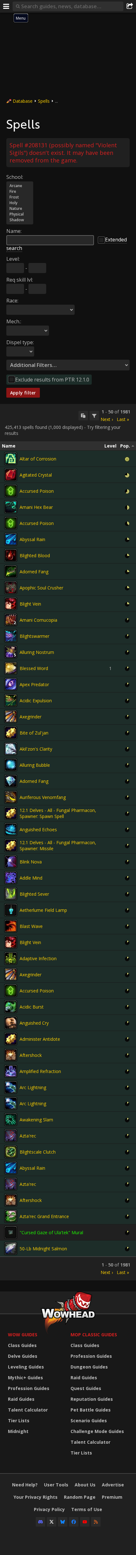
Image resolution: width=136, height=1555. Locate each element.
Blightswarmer (34, 636)
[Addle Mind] (11, 878)
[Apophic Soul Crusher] (11, 588)
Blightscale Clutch (38, 1152)
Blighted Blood (35, 555)
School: (14, 177)
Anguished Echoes (38, 829)
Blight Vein (30, 604)
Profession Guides (28, 1388)
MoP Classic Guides (94, 1335)
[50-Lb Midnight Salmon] (11, 1248)
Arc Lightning (33, 1087)
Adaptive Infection (38, 958)
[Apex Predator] (11, 684)
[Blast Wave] (11, 926)
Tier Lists (18, 1421)
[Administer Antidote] (11, 1039)
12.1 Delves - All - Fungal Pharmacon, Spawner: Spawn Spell (58, 813)
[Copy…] (83, 415)
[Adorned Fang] (11, 571)
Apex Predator (34, 684)
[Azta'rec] (11, 1136)
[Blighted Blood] (11, 555)
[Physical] (20, 214)
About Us (85, 1485)
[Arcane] (20, 186)
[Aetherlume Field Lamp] (11, 910)
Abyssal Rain (32, 539)
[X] (51, 1522)
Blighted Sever (34, 894)
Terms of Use (86, 1509)
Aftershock (31, 1055)
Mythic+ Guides (25, 1378)
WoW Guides (22, 1335)
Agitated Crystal (36, 475)
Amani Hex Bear (36, 507)
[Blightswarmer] (11, 636)
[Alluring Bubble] (11, 765)
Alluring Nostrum (37, 652)
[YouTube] (85, 1522)
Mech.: (13, 321)
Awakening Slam (36, 1120)
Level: (13, 258)
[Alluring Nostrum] (11, 652)
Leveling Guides (26, 1367)
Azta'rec (28, 1136)
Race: (12, 300)
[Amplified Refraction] (11, 1071)
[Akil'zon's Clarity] (11, 749)
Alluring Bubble (35, 765)
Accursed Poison (37, 491)
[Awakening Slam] (11, 1119)
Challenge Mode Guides (97, 1431)
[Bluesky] (62, 1522)
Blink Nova (31, 862)
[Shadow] (20, 220)
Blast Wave (31, 926)
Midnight (18, 1431)
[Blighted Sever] (11, 894)
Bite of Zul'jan (34, 733)
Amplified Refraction (40, 1071)
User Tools (56, 1485)
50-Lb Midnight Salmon (43, 1249)
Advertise (113, 1485)
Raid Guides (21, 1399)
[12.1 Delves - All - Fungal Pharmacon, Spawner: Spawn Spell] (11, 813)
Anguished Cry (34, 1023)
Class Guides (22, 1345)
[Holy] (20, 203)
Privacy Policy (49, 1509)
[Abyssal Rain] (11, 539)
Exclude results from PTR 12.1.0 (52, 379)
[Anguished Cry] (11, 1023)
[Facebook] (73, 1522)
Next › (107, 419)
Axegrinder (30, 717)
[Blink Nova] (11, 862)
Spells (44, 101)
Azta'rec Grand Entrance (44, 1216)
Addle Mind (31, 878)
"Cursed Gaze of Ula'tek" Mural (51, 1232)
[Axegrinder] (11, 716)
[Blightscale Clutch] (11, 1152)
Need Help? (25, 1485)
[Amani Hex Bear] (11, 507)
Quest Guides (86, 1388)
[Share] (129, 6)
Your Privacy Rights (36, 1497)
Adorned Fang (34, 572)
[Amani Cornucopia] (11, 620)
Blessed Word (34, 668)
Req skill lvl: (19, 279)
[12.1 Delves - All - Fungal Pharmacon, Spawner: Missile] (11, 845)
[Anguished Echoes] (11, 829)
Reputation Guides (92, 1399)
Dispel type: (20, 342)
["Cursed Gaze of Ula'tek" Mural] (11, 1232)
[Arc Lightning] (11, 1087)
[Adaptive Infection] (11, 958)
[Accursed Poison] (11, 491)
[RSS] (96, 1522)
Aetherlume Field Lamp (43, 910)
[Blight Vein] (11, 604)
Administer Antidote (40, 1039)
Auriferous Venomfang (43, 797)
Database (23, 101)
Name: (14, 231)
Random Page (80, 1497)
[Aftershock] (11, 1055)
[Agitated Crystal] (11, 475)
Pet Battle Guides (91, 1410)
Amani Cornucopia (38, 620)
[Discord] (40, 1522)
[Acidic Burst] (11, 1007)
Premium (112, 1497)
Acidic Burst (32, 1007)
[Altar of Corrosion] (11, 459)
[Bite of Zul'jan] (11, 733)
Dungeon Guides (89, 1367)
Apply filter (23, 393)
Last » (123, 419)
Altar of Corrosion (38, 459)
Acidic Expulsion (36, 701)
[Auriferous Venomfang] (11, 797)
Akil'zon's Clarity (36, 749)
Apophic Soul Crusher (41, 588)
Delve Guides (22, 1356)
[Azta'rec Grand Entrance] (11, 1216)
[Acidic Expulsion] (11, 700)
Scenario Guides (89, 1421)
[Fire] (20, 191)
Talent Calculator (28, 1410)
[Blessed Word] (11, 668)
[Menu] (6, 6)
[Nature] (20, 208)
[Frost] (20, 197)
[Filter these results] (94, 415)
